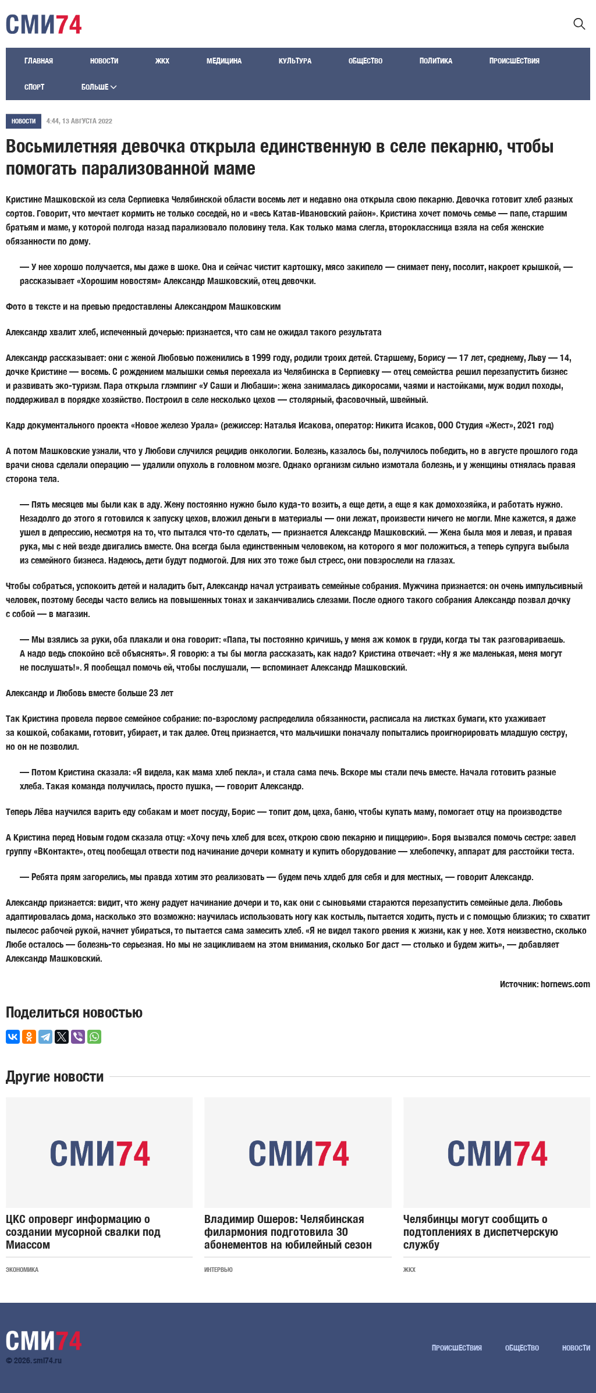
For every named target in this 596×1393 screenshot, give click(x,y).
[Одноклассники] (29, 1037)
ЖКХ (162, 60)
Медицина (224, 60)
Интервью (218, 1269)
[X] (62, 1037)
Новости (104, 60)
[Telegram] (45, 1037)
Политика (436, 60)
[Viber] (78, 1037)
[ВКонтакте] (13, 1037)
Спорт (34, 87)
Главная (38, 60)
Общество (365, 60)
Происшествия (514, 60)
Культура (295, 60)
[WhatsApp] (94, 1037)
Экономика (22, 1269)
